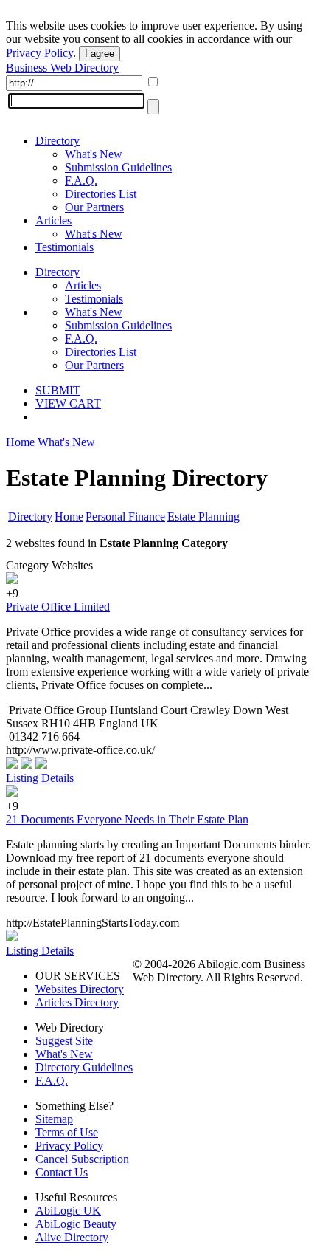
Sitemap (54, 1119)
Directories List (100, 194)
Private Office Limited (58, 606)
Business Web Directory (62, 67)
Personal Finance (125, 516)
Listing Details (40, 778)
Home (20, 442)
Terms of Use (66, 1132)
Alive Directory (71, 1237)
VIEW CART (68, 403)
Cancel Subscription (82, 1159)
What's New (93, 154)
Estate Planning (203, 516)
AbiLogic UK (68, 1210)
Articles (53, 220)
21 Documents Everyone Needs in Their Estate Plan (127, 819)
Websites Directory (79, 989)
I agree (99, 53)
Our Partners (94, 207)
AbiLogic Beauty (75, 1224)
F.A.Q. (81, 180)
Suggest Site (64, 1040)
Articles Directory (77, 1002)
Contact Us (61, 1172)
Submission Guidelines (118, 167)
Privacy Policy (39, 53)
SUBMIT (57, 390)
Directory (57, 140)
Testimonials (64, 247)
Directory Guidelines (84, 1067)
